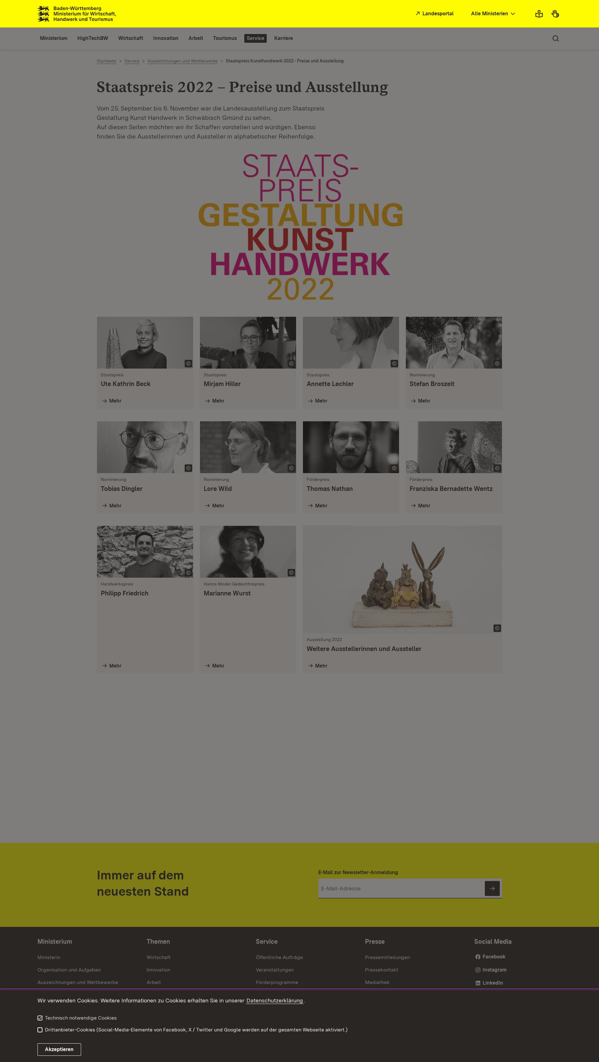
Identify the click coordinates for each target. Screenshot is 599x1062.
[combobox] (494, 14)
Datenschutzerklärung (274, 1000)
